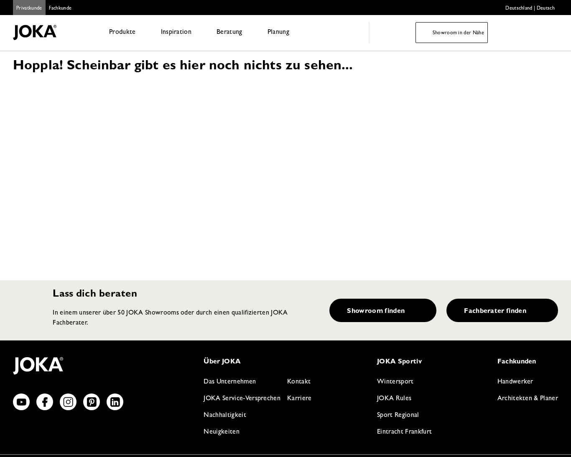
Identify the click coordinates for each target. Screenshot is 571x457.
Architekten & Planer (527, 399)
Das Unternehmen (230, 382)
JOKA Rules (394, 399)
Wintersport (395, 382)
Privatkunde (29, 8)
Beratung (229, 32)
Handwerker (515, 382)
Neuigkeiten (222, 432)
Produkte (122, 32)
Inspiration (176, 32)
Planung (278, 32)
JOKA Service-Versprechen (242, 399)
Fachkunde (60, 8)
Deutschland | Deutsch (530, 8)
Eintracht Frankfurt (404, 432)
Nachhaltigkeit (225, 415)
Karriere (299, 399)
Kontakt (299, 382)
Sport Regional (398, 415)
